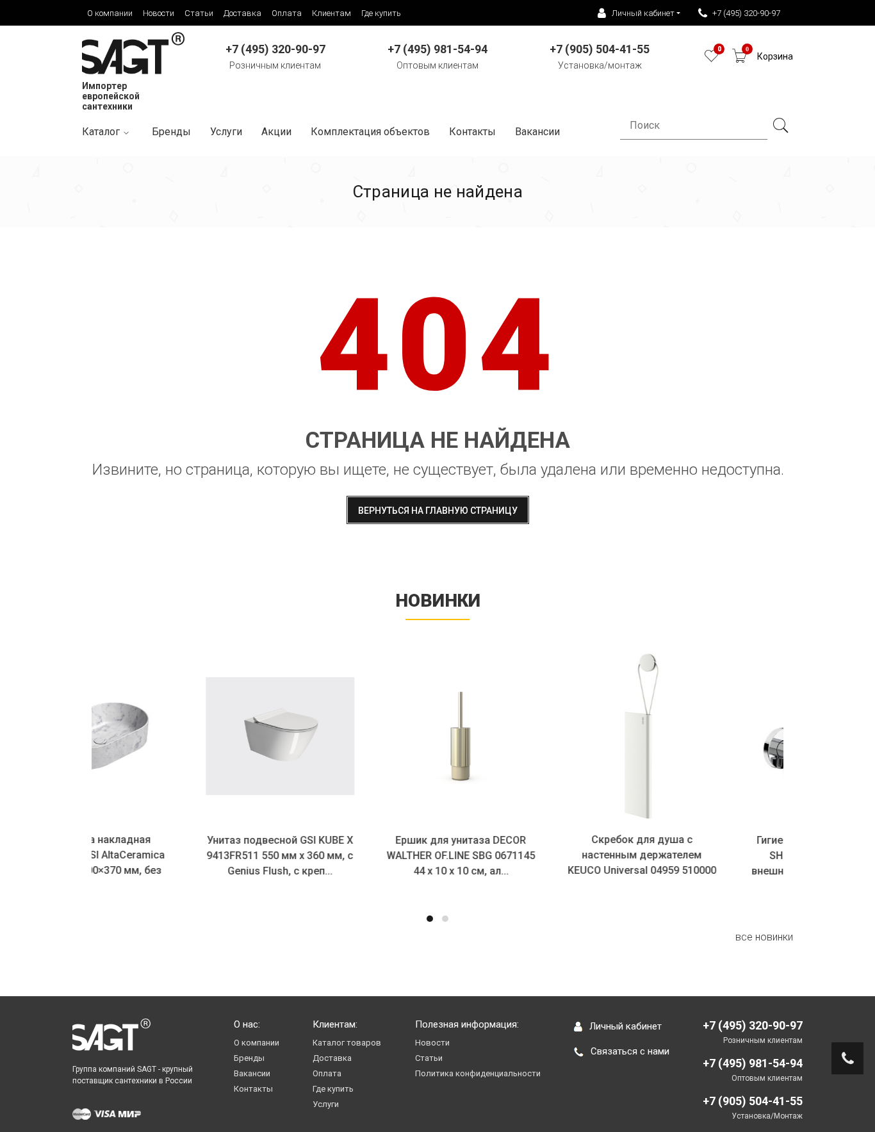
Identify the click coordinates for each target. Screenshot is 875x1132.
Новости (158, 13)
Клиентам (331, 13)
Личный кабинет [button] (643, 13)
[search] (780, 125)
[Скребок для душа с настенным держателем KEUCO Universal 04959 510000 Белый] (547, 736)
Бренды (171, 132)
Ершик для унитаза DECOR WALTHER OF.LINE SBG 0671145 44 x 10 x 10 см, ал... (366, 855)
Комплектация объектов (370, 132)
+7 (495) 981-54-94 (753, 1063)
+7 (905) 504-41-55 (753, 1101)
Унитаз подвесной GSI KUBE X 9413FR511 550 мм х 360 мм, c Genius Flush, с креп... (185, 855)
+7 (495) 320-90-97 (746, 13)
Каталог (101, 132)
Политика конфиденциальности (478, 1073)
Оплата (287, 13)
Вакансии (252, 1073)
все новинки (764, 937)
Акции (276, 132)
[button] (430, 918)
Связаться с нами (630, 1051)
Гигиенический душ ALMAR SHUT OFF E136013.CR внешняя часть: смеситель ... (728, 855)
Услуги (226, 132)
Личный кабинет (625, 1026)
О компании (110, 13)
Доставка (242, 13)
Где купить (381, 13)
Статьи (198, 13)
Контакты (472, 132)
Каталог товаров (347, 1042)
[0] (711, 59)
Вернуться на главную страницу (438, 510)
